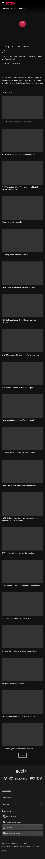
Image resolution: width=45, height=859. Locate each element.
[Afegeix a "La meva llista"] (4, 52)
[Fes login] (41, 3)
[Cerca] (37, 3)
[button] (22, 790)
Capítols (7, 92)
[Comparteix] (8, 52)
